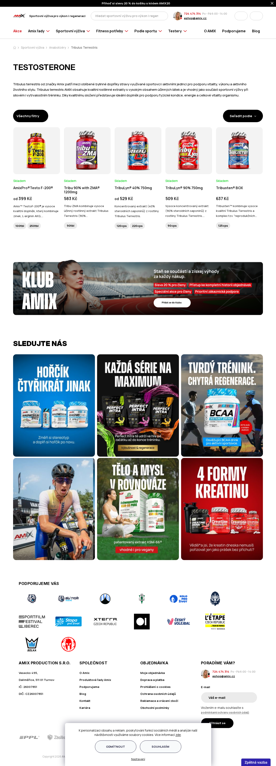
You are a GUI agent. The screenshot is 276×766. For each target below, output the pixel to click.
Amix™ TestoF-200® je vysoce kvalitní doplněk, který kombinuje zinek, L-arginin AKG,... (35, 211)
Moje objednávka (152, 673)
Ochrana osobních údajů (158, 694)
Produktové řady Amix (95, 680)
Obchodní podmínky (154, 708)
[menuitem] (19, 31)
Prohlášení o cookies (155, 687)
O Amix (84, 673)
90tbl (70, 226)
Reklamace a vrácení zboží (159, 701)
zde (178, 735)
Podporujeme (89, 687)
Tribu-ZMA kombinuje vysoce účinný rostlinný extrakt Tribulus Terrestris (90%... (86, 211)
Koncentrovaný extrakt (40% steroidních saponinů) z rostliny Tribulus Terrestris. (137, 211)
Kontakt (84, 701)
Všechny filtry (28, 116)
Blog (82, 694)
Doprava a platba (152, 680)
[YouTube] (254, 737)
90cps (172, 226)
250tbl (34, 226)
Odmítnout (115, 747)
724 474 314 (192, 13)
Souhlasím (160, 747)
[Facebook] (229, 737)
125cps (223, 226)
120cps (122, 226)
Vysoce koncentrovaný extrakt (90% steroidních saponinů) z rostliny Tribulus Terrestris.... (187, 211)
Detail (37, 162)
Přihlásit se (217, 723)
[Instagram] (242, 737)
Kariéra (84, 708)
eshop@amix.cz (195, 18)
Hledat (163, 16)
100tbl (19, 226)
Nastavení (138, 759)
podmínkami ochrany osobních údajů (225, 712)
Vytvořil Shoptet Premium (35, 756)
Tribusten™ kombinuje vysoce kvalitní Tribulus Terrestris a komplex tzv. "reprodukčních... (237, 211)
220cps (137, 226)
